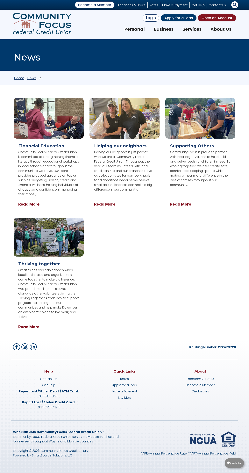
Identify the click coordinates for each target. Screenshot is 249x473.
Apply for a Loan (178, 17)
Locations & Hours (132, 5)
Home (19, 78)
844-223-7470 (49, 407)
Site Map (124, 397)
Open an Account (217, 17)
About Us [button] (220, 29)
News (31, 78)
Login (151, 17)
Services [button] (192, 29)
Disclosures (200, 391)
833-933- (46, 396)
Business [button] (164, 29)
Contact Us (217, 5)
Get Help (198, 5)
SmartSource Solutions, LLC (52, 455)
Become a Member (94, 4)
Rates (154, 5)
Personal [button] (134, 29)
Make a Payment (175, 5)
